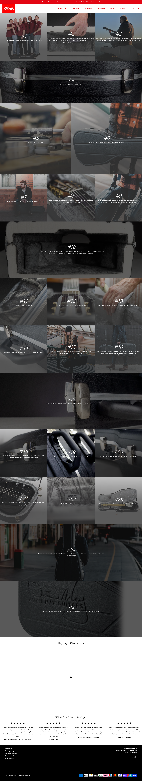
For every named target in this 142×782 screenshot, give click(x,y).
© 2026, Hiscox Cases (11, 775)
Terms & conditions (11, 753)
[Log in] (133, 8)
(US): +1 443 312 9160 (130, 753)
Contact (122, 8)
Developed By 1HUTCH (24, 775)
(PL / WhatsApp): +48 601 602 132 (126, 750)
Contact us (8, 748)
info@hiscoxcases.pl (130, 748)
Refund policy (9, 758)
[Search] (128, 8)
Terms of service (10, 756)
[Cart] (138, 8)
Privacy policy (9, 751)
